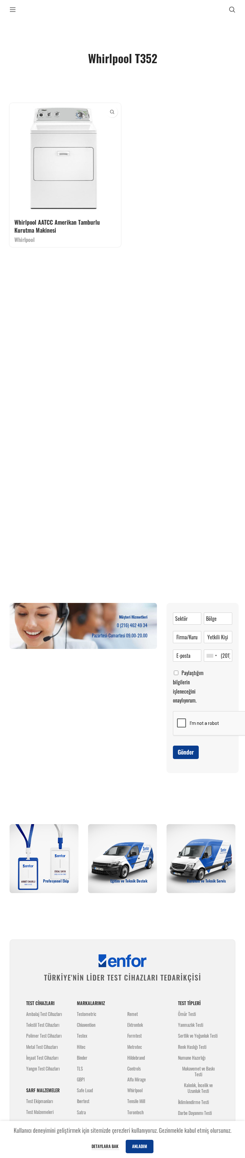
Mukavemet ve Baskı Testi (198, 1071)
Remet (132, 1014)
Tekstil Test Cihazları (42, 1024)
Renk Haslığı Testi (192, 1046)
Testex (82, 1035)
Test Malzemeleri (40, 1112)
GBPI (81, 1079)
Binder (82, 1057)
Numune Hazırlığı (191, 1057)
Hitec (81, 1046)
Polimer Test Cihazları (44, 1035)
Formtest (134, 1035)
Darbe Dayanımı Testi (195, 1112)
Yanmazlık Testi (190, 1024)
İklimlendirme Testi (193, 1102)
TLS (80, 1068)
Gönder (186, 752)
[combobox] (211, 655)
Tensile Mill (136, 1101)
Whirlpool (24, 240)
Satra (81, 1112)
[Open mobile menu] (12, 9)
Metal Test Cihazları (42, 1046)
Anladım (139, 1146)
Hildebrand (136, 1057)
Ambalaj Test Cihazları (44, 1014)
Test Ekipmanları (39, 1101)
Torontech (135, 1112)
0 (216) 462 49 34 (132, 625)
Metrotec (134, 1046)
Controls (134, 1068)
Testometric (86, 1014)
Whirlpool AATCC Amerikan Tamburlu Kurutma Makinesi (57, 226)
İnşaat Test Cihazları (42, 1057)
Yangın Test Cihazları (43, 1068)
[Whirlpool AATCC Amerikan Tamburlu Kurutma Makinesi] (65, 158)
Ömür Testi (187, 1014)
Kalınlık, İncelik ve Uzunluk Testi (198, 1088)
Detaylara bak (105, 1146)
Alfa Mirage (136, 1079)
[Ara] (232, 9)
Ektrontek (135, 1024)
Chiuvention (86, 1024)
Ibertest (83, 1101)
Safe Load (85, 1090)
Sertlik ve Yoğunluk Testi (198, 1035)
